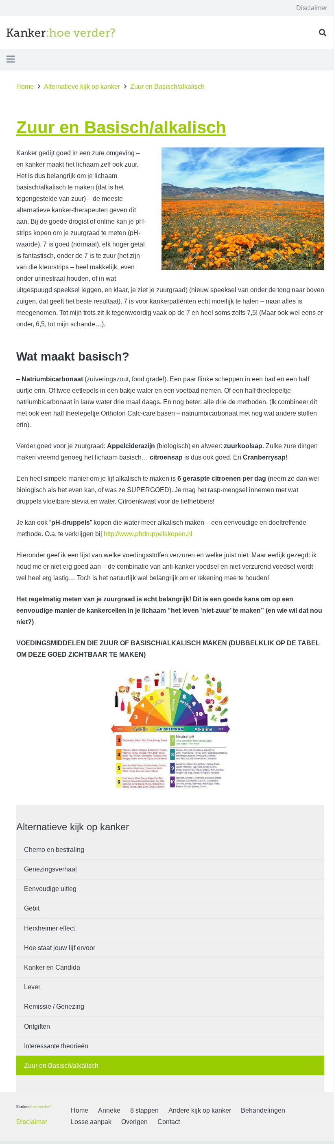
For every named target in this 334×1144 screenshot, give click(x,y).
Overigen (134, 1121)
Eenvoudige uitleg (50, 888)
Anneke (109, 1110)
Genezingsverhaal (50, 869)
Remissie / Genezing (54, 1006)
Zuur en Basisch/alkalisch (61, 1065)
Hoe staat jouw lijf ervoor (59, 947)
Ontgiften (37, 1026)
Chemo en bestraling (54, 849)
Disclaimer (31, 1121)
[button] (322, 33)
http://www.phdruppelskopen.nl (148, 533)
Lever (32, 986)
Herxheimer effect (49, 928)
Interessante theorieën (56, 1046)
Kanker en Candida (52, 967)
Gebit (31, 908)
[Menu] (10, 59)
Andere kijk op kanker (199, 1110)
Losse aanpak (91, 1121)
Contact (168, 1121)
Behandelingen (263, 1110)
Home (79, 1110)
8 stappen (144, 1110)
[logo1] (61, 32)
